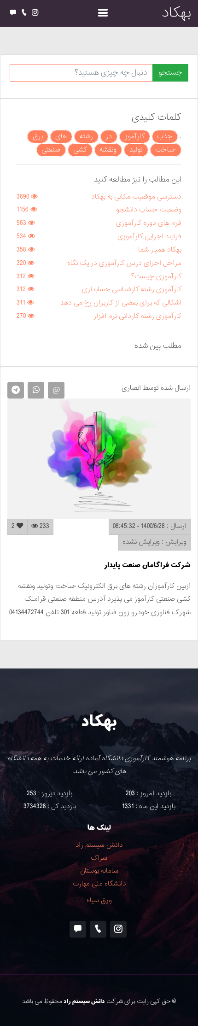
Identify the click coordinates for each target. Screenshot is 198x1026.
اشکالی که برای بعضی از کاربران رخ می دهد (120, 303)
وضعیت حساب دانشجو (148, 210)
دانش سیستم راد (99, 845)
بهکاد (176, 13)
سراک (99, 858)
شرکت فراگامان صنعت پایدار (147, 565)
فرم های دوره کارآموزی (148, 223)
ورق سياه (99, 900)
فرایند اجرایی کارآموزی (149, 236)
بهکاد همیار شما (159, 250)
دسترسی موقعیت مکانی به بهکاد (136, 197)
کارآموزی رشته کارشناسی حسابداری (131, 289)
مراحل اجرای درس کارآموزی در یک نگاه (124, 263)
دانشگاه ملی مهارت (99, 884)
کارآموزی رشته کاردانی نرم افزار (137, 316)
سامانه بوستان (99, 871)
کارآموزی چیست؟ (156, 276)
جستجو (170, 73)
